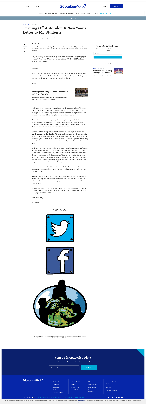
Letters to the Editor (76, 381)
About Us (55, 379)
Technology (80, 13)
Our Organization (57, 381)
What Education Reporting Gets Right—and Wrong (102, 72)
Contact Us (74, 379)
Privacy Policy (79, 397)
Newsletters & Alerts (93, 384)
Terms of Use (69, 397)
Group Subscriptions (93, 387)
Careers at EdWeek (58, 392)
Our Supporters (57, 389)
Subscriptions (91, 381)
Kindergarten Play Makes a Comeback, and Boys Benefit (50, 93)
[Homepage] (73, 6)
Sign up (88, 367)
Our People (56, 387)
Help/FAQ (73, 384)
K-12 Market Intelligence (112, 390)
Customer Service (75, 387)
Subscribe (116, 6)
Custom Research (110, 392)
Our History (56, 384)
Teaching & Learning (67, 13)
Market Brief (105, 13)
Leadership (39, 13)
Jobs (96, 13)
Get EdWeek (91, 379)
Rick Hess (95, 75)
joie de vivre (55, 141)
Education (26, 24)
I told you (71, 155)
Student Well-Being (37, 88)
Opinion (89, 13)
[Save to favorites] (25, 48)
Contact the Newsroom (76, 389)
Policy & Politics (51, 13)
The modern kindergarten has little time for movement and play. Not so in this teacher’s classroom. (49, 98)
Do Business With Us (111, 379)
